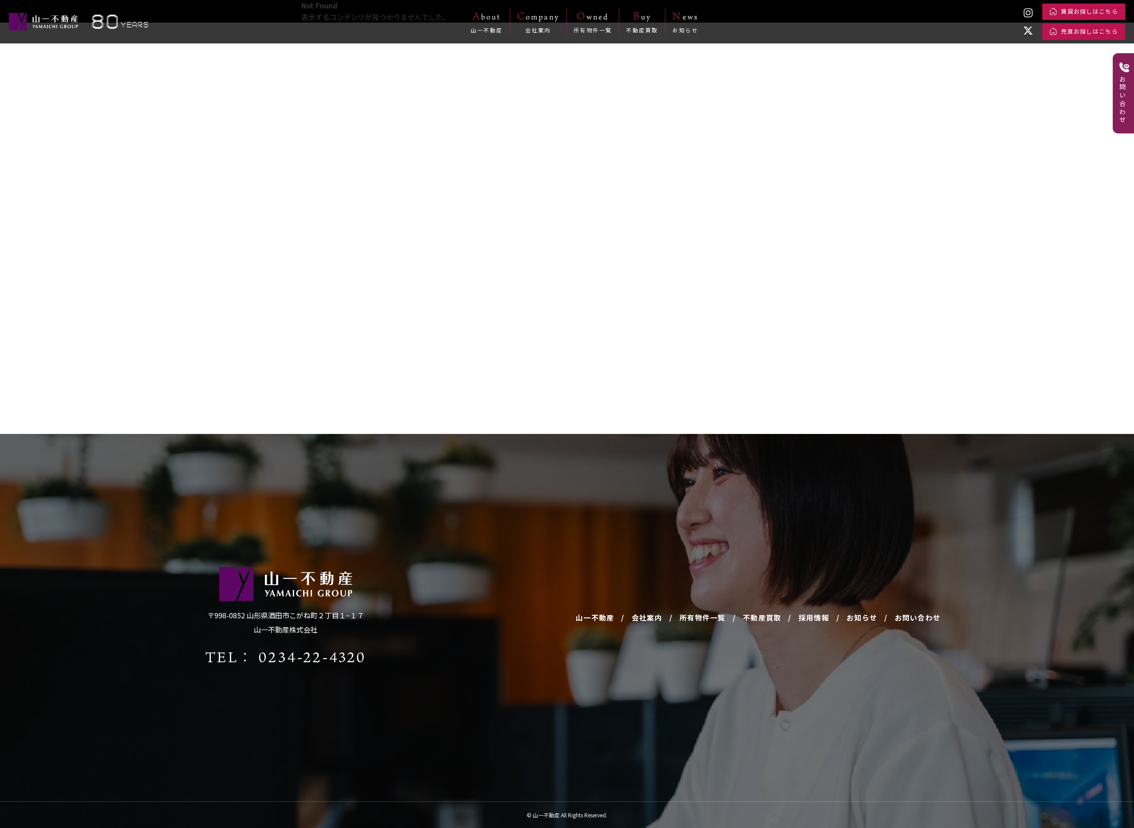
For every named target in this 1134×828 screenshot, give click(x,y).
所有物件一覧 (703, 617)
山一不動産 (595, 617)
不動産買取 (762, 617)
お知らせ (862, 617)
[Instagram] (1028, 13)
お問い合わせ (918, 617)
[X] (1028, 30)
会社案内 (647, 617)
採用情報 (814, 617)
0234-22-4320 (312, 656)
